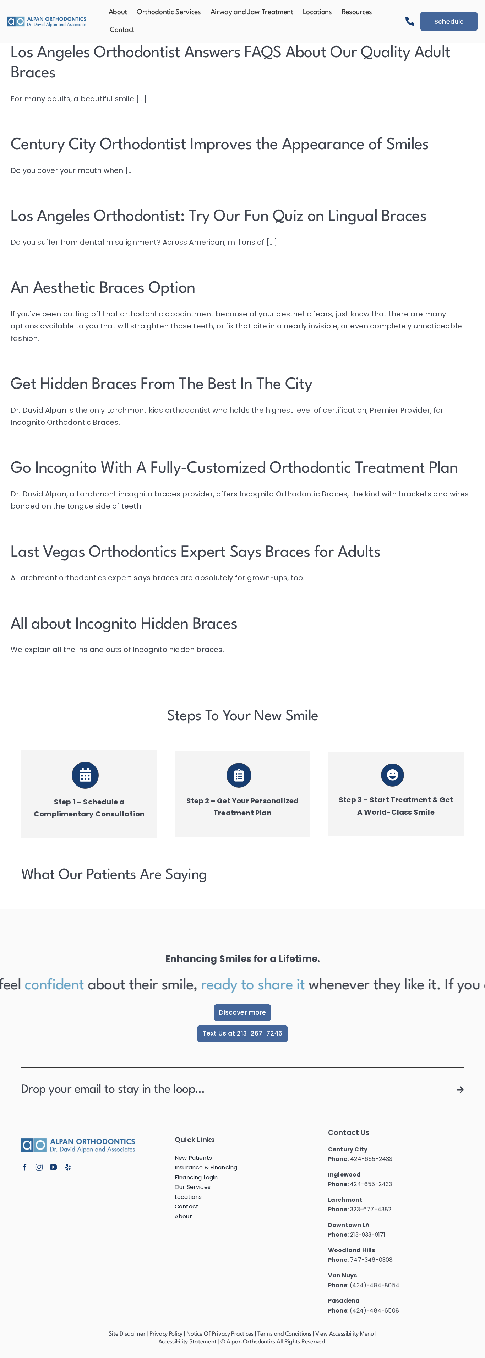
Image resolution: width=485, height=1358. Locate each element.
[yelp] (67, 1167)
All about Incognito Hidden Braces (124, 624)
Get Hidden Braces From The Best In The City (161, 385)
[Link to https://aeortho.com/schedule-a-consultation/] (85, 775)
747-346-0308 (371, 1260)
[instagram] (39, 1167)
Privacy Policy (165, 1334)
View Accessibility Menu (344, 1334)
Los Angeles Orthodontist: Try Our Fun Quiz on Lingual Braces (218, 217)
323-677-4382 (370, 1209)
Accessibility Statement (187, 1342)
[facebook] (24, 1167)
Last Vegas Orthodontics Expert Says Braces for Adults (195, 553)
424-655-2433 (371, 1159)
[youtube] (53, 1167)
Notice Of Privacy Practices (220, 1334)
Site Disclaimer (127, 1334)
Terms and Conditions (284, 1334)
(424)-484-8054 (374, 1285)
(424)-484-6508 (374, 1311)
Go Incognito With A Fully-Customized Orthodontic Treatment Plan (234, 469)
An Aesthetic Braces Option (103, 289)
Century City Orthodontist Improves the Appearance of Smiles (220, 145)
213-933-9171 (367, 1235)
